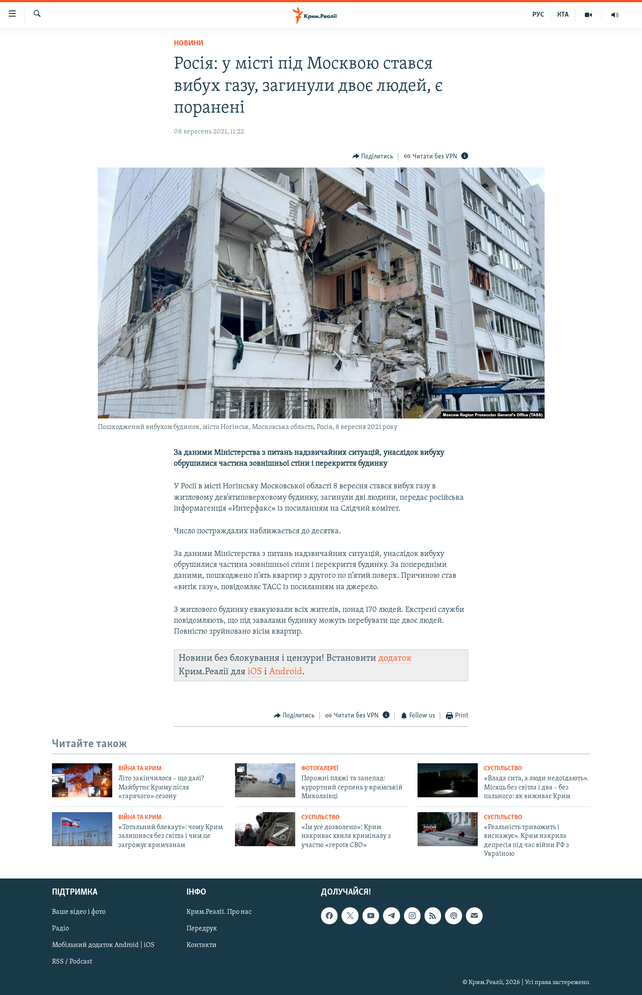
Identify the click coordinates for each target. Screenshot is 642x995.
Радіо (60, 929)
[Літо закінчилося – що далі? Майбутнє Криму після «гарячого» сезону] (82, 780)
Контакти (201, 945)
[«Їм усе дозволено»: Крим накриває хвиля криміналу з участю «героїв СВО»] (265, 829)
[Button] (372, 156)
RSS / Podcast (72, 962)
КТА (563, 14)
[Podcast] (453, 916)
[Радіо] (615, 15)
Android (285, 671)
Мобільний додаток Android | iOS (103, 945)
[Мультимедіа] (588, 15)
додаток (395, 658)
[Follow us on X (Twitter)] (350, 916)
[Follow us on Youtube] (370, 916)
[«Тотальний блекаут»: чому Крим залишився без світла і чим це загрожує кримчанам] (82, 829)
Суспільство (503, 768)
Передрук (201, 929)
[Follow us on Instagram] (412, 916)
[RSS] (433, 916)
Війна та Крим (140, 768)
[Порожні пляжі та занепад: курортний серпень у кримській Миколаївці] (265, 780)
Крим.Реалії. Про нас (219, 912)
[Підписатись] (474, 916)
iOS (255, 671)
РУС (538, 14)
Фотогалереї (319, 768)
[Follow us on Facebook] (329, 916)
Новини (189, 44)
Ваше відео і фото (79, 912)
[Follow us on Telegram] (391, 916)
